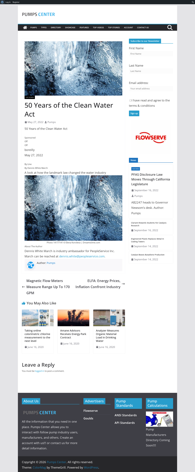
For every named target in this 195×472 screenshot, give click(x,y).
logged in (39, 371)
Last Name (136, 65)
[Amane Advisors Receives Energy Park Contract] (73, 311)
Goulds (88, 418)
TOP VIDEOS (98, 27)
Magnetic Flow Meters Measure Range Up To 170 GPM (48, 286)
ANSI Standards (126, 415)
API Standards (125, 423)
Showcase (70, 27)
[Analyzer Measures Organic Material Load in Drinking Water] (109, 311)
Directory (56, 27)
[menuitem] (2, 2)
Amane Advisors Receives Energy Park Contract (73, 334)
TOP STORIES (114, 27)
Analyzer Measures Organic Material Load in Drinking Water (107, 336)
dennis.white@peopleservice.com (82, 256)
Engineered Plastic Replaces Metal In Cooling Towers (147, 240)
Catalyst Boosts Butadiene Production (147, 254)
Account (128, 27)
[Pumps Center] (25, 27)
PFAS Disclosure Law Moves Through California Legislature (150, 179)
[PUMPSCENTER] (39, 410)
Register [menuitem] (16, 2)
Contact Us (143, 27)
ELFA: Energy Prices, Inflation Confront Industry (97, 283)
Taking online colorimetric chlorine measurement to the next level (37, 336)
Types (44, 27)
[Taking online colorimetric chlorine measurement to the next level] (38, 311)
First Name (136, 48)
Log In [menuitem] (8, 2)
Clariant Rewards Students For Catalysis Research (148, 224)
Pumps (33, 27)
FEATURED (84, 27)
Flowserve (90, 411)
